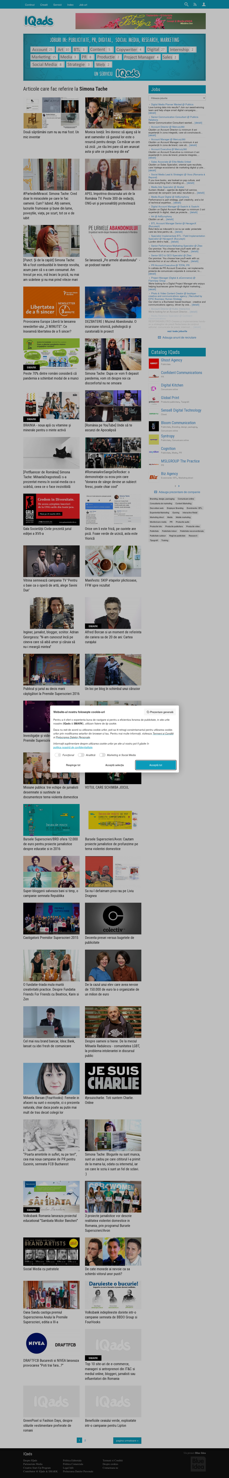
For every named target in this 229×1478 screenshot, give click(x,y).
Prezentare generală (161, 712)
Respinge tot (73, 765)
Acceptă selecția (114, 765)
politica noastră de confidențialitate (72, 747)
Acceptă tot (155, 765)
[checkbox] (63, 755)
